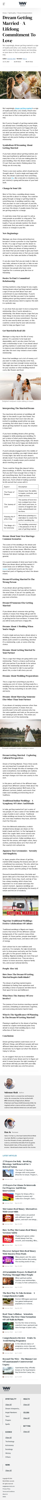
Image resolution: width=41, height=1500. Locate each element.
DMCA (4, 1496)
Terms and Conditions (9, 1491)
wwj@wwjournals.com (9, 1486)
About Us (5, 1494)
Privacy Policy (6, 1489)
